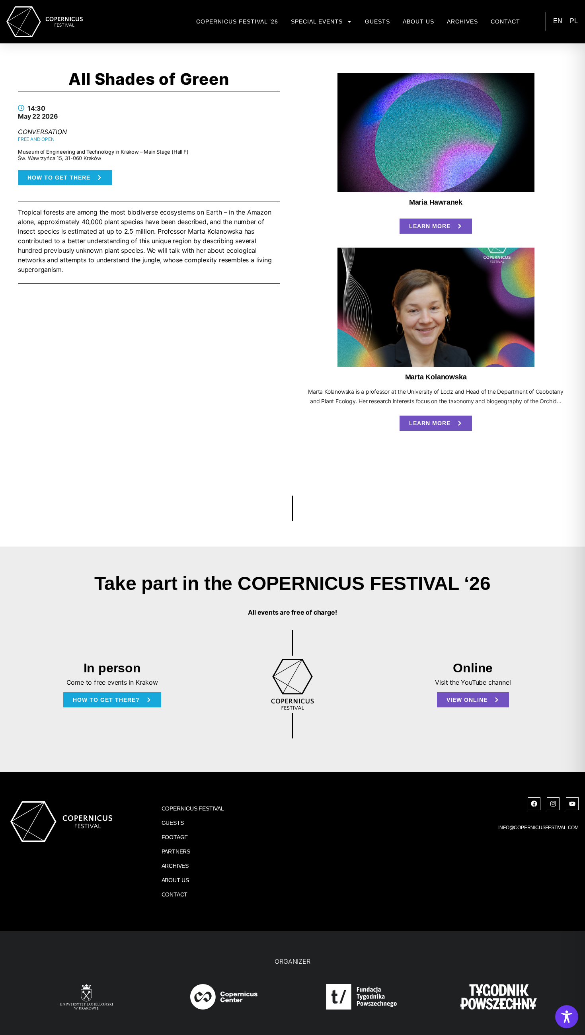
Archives (462, 21)
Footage (175, 837)
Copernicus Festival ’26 (237, 21)
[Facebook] (534, 803)
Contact (505, 21)
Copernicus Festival (193, 808)
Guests (377, 21)
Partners (176, 851)
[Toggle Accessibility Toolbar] (566, 1016)
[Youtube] (572, 803)
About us (418, 21)
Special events (317, 21)
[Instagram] (553, 803)
